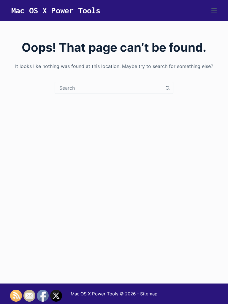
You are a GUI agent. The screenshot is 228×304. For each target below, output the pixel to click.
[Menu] (214, 10)
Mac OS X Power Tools (55, 10)
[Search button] (167, 88)
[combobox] (108, 88)
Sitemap (148, 294)
